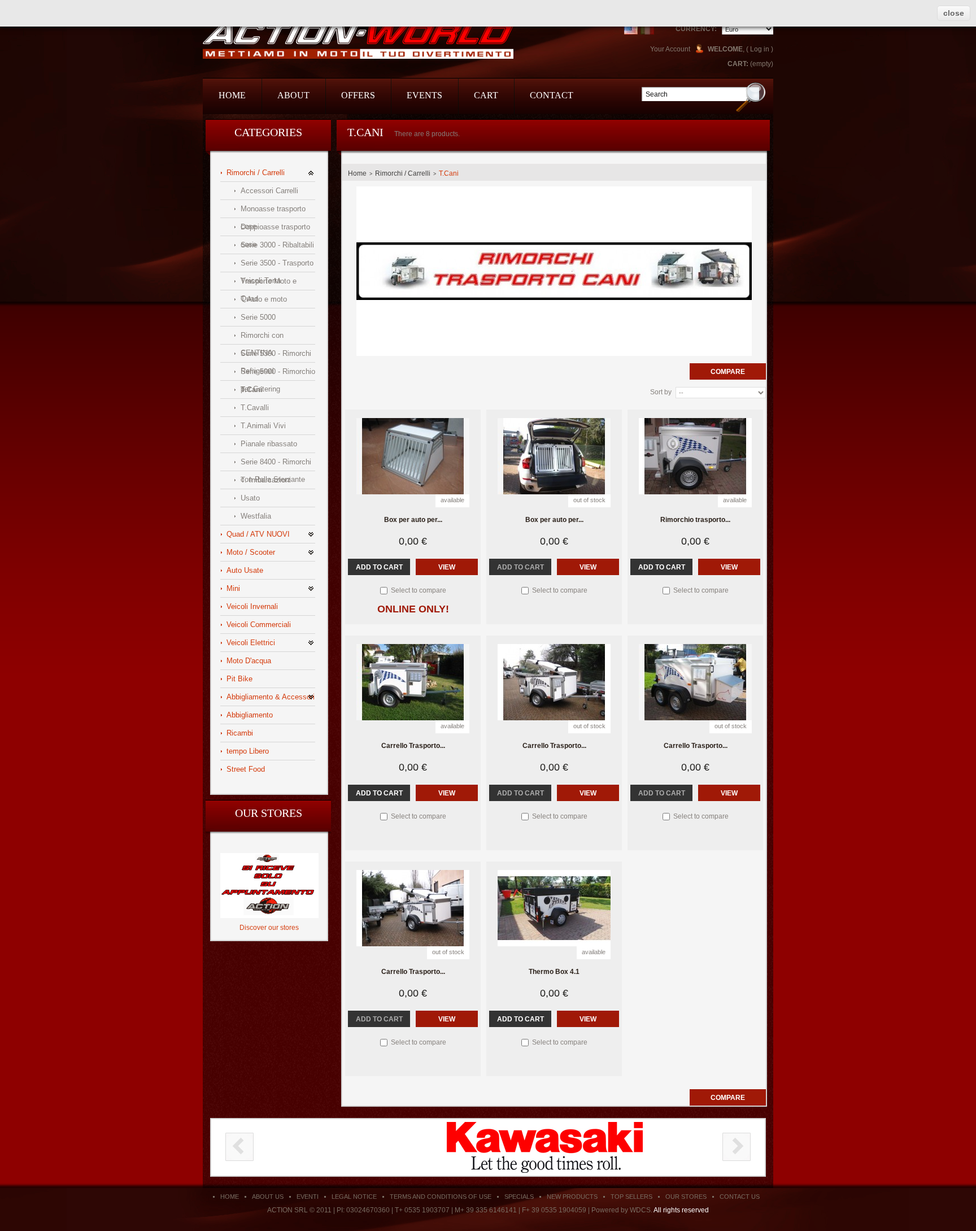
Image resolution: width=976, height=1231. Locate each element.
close (953, 13)
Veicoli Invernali (252, 606)
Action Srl (358, 41)
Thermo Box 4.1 (554, 972)
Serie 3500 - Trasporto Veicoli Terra (277, 265)
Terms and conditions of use (440, 1196)
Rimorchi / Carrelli (255, 172)
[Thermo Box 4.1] (554, 908)
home (232, 95)
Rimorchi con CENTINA (262, 337)
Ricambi (239, 733)
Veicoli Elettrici (250, 642)
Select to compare (418, 590)
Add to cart (379, 567)
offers (358, 95)
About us (268, 1196)
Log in (759, 49)
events (424, 95)
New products (572, 1196)
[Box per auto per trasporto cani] (554, 456)
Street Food (245, 769)
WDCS (640, 1210)
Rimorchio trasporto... (695, 520)
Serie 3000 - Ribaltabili (277, 245)
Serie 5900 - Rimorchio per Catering (278, 373)
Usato (250, 498)
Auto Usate (244, 570)
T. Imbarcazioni (266, 480)
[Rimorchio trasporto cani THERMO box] (695, 456)
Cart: (737, 64)
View (446, 567)
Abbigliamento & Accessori (270, 697)
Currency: (696, 29)
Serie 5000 (258, 317)
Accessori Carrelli (269, 190)
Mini (233, 588)
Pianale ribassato (269, 444)
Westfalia (256, 516)
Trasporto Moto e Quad (269, 283)
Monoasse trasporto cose (273, 211)
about (293, 95)
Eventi (308, 1196)
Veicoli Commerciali (258, 624)
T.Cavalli (255, 407)
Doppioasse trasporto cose (275, 229)
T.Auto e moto (264, 299)
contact (551, 95)
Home (357, 173)
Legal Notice (354, 1196)
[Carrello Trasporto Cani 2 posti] (413, 682)
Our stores (268, 813)
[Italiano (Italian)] (647, 28)
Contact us (740, 1196)
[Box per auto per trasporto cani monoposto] (413, 456)
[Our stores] (269, 857)
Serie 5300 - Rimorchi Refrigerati (276, 355)
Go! (751, 97)
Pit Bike (239, 679)
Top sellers (631, 1196)
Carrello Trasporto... (413, 746)
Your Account (670, 49)
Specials (519, 1196)
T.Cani (252, 389)
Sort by (661, 392)
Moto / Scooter (250, 552)
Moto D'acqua (248, 660)
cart (486, 95)
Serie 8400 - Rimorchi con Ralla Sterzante (276, 464)
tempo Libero (247, 751)
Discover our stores (269, 928)
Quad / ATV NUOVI (258, 534)
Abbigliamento (249, 715)
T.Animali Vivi (263, 425)
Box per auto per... (413, 520)
